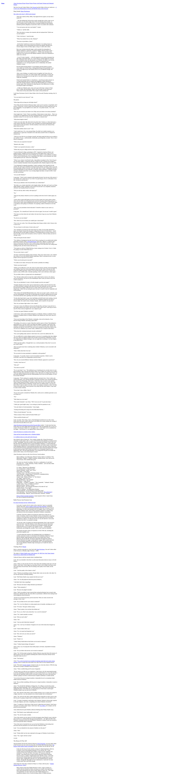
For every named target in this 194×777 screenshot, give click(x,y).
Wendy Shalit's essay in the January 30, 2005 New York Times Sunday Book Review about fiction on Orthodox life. (34, 554)
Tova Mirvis (43, 705)
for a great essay (48, 492)
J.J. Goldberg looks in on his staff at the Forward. (25, 437)
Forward (35, 7)
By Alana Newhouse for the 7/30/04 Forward (24, 502)
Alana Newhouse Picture (20, 3)
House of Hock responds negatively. (25, 496)
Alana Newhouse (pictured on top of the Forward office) (27, 425)
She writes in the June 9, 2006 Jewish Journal (24, 14)
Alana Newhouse (25, 11)
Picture (27, 3)
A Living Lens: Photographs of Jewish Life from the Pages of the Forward (35, 8)
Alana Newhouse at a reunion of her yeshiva (24, 431)
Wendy (24, 546)
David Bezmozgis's (32, 241)
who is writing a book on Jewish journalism (36, 506)
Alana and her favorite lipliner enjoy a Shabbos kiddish (27, 434)
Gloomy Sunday (27, 665)
